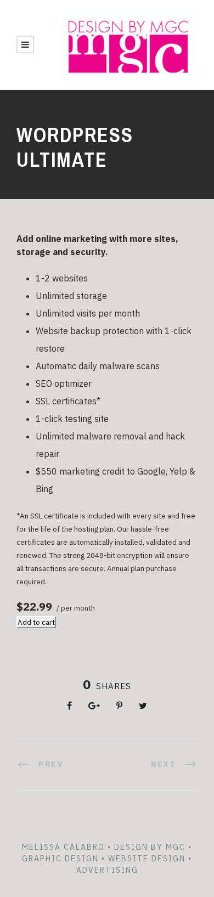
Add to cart (36, 622)
